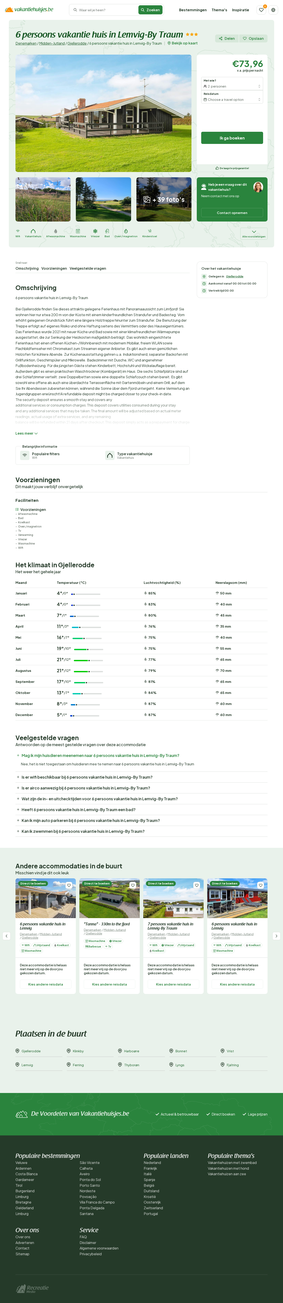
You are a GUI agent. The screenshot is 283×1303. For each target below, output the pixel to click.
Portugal (151, 1213)
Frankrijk (150, 1168)
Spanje (149, 1179)
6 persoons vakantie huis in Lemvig (42, 927)
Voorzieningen (54, 268)
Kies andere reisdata (45, 984)
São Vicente (90, 1162)
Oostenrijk (152, 1202)
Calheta (86, 1168)
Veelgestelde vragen (88, 268)
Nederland (152, 1162)
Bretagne (23, 1202)
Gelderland (24, 1208)
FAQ (83, 1236)
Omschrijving (27, 268)
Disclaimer (88, 1242)
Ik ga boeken (232, 137)
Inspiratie (240, 10)
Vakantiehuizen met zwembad (232, 1162)
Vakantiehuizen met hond (228, 1168)
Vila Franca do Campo (97, 1202)
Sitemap (22, 1253)
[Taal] (273, 10)
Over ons (22, 1236)
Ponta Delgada (92, 1208)
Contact (22, 1248)
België (149, 1185)
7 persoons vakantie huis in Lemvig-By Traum (170, 927)
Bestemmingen (193, 10)
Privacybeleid (91, 1253)
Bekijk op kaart (185, 43)
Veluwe (21, 1162)
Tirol (18, 1185)
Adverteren (24, 1242)
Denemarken (25, 43)
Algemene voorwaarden (99, 1248)
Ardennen (23, 1168)
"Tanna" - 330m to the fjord (107, 925)
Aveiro (85, 1173)
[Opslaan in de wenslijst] (68, 885)
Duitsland (151, 1190)
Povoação (88, 1196)
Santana (87, 1213)
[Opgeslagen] (261, 10)
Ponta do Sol (90, 1179)
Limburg (22, 1196)
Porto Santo (90, 1185)
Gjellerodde (77, 43)
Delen (230, 38)
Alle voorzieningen (254, 236)
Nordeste (88, 1190)
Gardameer (24, 1179)
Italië (148, 1173)
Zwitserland (153, 1208)
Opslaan (256, 38)
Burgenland (24, 1190)
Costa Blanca (26, 1173)
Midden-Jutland (52, 43)
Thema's (219, 10)
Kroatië (150, 1196)
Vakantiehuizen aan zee (227, 1173)
